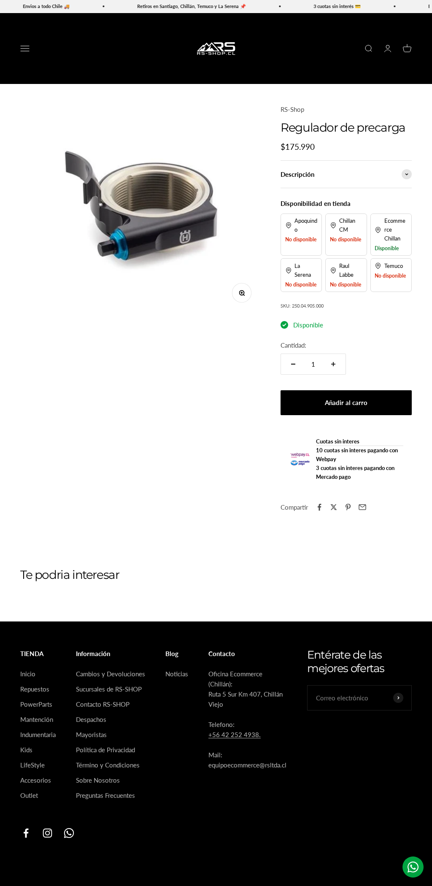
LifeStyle (32, 765)
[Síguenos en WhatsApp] (69, 833)
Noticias (176, 674)
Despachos (91, 719)
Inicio (27, 674)
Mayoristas (91, 734)
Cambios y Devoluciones (110, 674)
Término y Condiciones (108, 765)
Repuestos (34, 689)
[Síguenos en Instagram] (47, 833)
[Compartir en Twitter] (334, 507)
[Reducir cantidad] (293, 364)
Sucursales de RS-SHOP (109, 689)
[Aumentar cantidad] (333, 364)
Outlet (29, 795)
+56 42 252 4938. (234, 734)
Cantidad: (293, 345)
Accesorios (35, 780)
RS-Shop (292, 109)
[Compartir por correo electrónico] (362, 507)
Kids (26, 750)
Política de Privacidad (105, 750)
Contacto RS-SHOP (103, 704)
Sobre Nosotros (98, 780)
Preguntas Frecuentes (105, 795)
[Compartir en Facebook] (319, 507)
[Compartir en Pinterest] (348, 507)
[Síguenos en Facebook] (26, 833)
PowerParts (36, 704)
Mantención (36, 719)
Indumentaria (38, 734)
